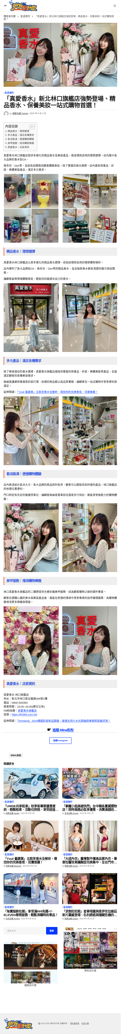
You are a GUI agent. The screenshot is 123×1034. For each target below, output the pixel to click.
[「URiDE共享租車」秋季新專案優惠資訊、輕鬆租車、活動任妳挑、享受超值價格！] (31, 783)
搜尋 (52, 931)
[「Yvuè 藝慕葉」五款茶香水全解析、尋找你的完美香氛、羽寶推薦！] (31, 836)
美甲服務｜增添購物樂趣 (21, 143)
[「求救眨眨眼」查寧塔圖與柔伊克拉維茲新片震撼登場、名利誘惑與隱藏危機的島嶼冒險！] (89, 888)
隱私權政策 (74, 1023)
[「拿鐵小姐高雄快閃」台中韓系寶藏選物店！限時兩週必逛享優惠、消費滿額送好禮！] (89, 783)
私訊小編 (85, 1023)
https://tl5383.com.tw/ (24, 714)
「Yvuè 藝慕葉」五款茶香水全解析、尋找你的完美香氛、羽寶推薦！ (57, 392)
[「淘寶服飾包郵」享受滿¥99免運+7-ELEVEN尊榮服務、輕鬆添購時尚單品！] (31, 888)
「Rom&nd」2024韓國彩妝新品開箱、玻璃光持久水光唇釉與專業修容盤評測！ (64, 720)
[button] (5, 6)
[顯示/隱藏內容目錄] (30, 126)
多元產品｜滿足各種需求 (21, 135)
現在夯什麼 (10, 16)
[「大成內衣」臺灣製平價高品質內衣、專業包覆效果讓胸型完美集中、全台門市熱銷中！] (89, 836)
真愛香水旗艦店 (27, 710)
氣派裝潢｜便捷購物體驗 (21, 139)
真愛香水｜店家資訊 (18, 147)
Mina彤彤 (16, 755)
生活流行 (25, 16)
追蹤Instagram (60, 740)
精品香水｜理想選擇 (18, 131)
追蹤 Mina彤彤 (63, 730)
